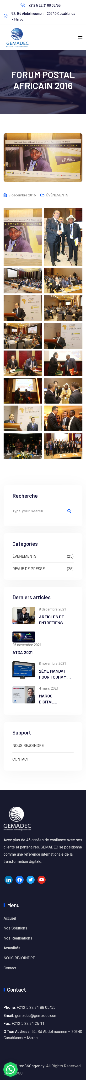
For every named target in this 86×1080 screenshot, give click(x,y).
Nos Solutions (15, 928)
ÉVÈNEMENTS (57, 195)
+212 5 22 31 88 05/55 (44, 5)
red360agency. (31, 1066)
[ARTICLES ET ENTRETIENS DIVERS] (23, 615)
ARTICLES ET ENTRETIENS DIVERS (51, 622)
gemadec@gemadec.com (36, 1015)
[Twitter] (31, 879)
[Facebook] (20, 879)
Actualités (12, 948)
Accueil (10, 918)
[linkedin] (9, 879)
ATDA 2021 (22, 652)
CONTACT (20, 759)
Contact (10, 968)
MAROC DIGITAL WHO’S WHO (50, 701)
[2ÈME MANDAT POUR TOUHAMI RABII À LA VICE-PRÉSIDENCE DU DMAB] (23, 670)
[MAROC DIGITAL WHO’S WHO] (23, 694)
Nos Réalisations (18, 938)
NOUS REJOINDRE (28, 745)
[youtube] (42, 879)
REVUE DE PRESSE (28, 569)
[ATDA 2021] (23, 637)
